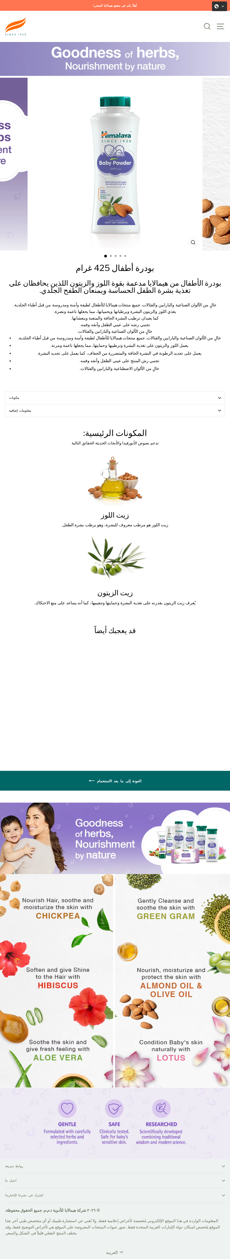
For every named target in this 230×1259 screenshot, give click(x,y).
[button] (219, 6)
